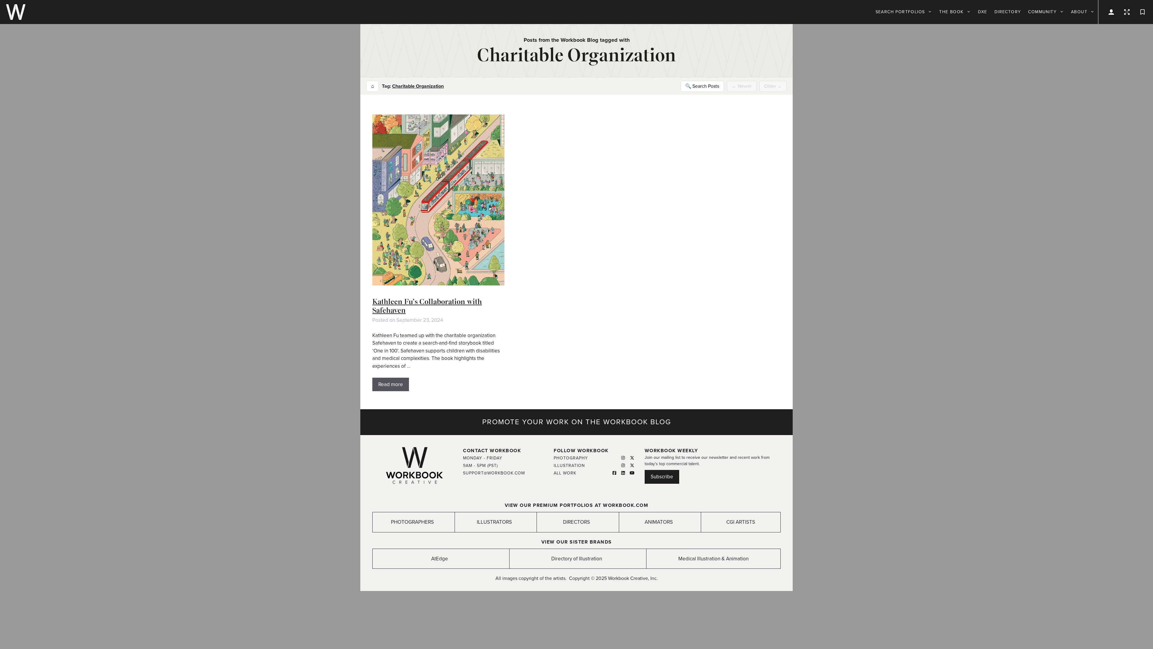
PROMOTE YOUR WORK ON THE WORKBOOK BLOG (576, 422)
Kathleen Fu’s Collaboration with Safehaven (427, 306)
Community (1042, 11)
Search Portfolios (900, 11)
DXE (982, 11)
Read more (390, 384)
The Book (951, 11)
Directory (1007, 11)
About (1079, 11)
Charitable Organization (418, 86)
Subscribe (662, 477)
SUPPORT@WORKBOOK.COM (494, 473)
